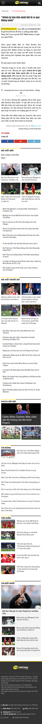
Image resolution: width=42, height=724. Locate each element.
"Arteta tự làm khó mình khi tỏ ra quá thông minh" (20, 19)
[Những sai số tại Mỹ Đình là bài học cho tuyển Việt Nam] (8, 524)
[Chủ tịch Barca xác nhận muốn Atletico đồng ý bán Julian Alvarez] (31, 289)
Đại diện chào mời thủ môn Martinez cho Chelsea (19, 332)
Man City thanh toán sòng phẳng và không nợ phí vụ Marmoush (22, 377)
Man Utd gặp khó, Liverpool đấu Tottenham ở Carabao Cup (20, 210)
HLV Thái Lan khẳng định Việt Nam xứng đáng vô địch (21, 256)
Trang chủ (5, 11)
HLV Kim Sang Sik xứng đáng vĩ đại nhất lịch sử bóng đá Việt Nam (28, 569)
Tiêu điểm (6, 518)
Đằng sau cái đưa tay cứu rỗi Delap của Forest (20, 351)
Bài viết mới (7, 150)
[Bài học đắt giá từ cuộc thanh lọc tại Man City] (10, 169)
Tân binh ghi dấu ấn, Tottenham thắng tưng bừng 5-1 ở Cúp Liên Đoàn (28, 546)
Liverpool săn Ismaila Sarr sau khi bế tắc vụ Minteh (9, 320)
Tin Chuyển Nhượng (18, 11)
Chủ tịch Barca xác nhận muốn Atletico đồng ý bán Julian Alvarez (31, 299)
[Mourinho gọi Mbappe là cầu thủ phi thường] (31, 169)
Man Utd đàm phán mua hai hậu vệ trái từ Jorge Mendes (21, 391)
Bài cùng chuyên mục (10, 156)
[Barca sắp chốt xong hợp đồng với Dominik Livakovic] (10, 188)
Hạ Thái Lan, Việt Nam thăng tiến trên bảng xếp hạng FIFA (21, 249)
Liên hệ (6, 717)
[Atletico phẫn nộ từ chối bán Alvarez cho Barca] (10, 289)
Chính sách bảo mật (22, 717)
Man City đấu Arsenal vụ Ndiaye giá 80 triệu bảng (20, 477)
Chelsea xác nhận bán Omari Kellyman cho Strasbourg (19, 384)
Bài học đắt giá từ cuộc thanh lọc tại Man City (10, 178)
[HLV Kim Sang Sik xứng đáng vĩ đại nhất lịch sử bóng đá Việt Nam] (8, 570)
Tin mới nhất (8, 583)
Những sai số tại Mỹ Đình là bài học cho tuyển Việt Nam (20, 216)
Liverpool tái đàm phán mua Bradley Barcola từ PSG (21, 371)
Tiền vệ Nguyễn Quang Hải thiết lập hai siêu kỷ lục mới (31, 199)
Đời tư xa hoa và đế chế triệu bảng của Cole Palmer (19, 223)
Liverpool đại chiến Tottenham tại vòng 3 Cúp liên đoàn (20, 502)
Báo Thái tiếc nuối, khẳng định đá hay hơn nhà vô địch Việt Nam (21, 236)
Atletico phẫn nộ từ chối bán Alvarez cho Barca (10, 298)
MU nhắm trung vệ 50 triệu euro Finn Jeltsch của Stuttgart (20, 269)
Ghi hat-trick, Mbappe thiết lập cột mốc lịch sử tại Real (20, 464)
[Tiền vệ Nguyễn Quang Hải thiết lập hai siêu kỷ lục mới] (31, 188)
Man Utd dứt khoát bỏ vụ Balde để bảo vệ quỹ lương (18, 471)
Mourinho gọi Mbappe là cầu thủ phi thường (31, 178)
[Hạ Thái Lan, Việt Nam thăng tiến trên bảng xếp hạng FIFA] (8, 454)
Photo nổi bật (8, 401)
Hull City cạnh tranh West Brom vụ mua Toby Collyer (20, 364)
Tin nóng (6, 447)
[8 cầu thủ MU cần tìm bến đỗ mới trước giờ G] (8, 558)
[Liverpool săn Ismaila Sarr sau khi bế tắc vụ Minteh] (10, 310)
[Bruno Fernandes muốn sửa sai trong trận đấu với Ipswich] (8, 651)
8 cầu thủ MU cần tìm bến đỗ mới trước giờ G (20, 243)
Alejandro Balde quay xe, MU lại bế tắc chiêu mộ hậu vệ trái (21, 356)
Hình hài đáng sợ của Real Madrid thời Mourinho (27, 533)
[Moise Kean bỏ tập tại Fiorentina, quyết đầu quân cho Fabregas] (31, 310)
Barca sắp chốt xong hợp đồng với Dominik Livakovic (10, 199)
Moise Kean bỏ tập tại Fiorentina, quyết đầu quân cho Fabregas (30, 320)
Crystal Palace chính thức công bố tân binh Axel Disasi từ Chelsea (21, 345)
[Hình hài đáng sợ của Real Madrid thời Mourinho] (8, 535)
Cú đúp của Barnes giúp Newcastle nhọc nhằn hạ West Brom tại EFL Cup (22, 262)
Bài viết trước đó (10, 279)
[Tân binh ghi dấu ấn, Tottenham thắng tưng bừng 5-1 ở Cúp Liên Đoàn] (8, 547)
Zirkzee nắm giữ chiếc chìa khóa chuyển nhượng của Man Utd (19, 338)
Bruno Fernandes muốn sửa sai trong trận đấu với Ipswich (21, 230)
